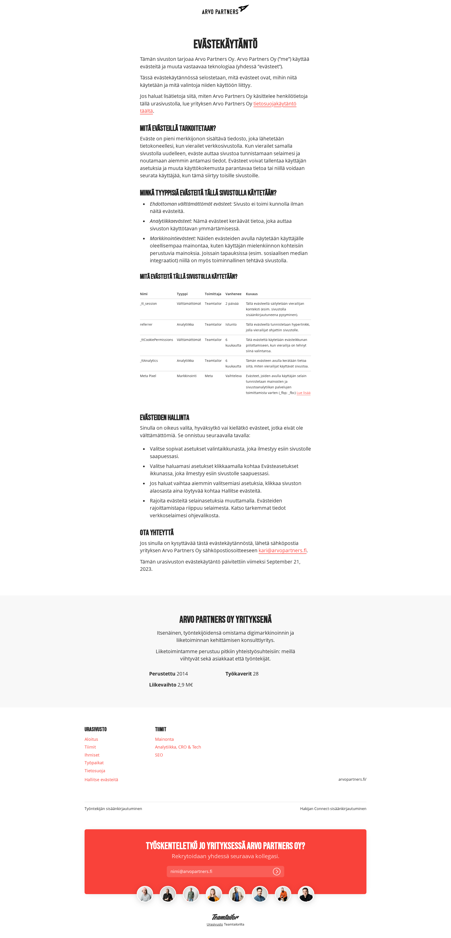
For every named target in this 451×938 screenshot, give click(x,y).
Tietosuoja (95, 770)
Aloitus (91, 739)
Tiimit (90, 747)
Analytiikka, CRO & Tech (178, 747)
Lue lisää (304, 392)
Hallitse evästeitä (101, 779)
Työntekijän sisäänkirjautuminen (113, 808)
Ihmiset (92, 755)
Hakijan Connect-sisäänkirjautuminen (333, 808)
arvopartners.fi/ (352, 779)
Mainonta (164, 739)
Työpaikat (94, 762)
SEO (159, 755)
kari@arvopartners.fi (283, 550)
